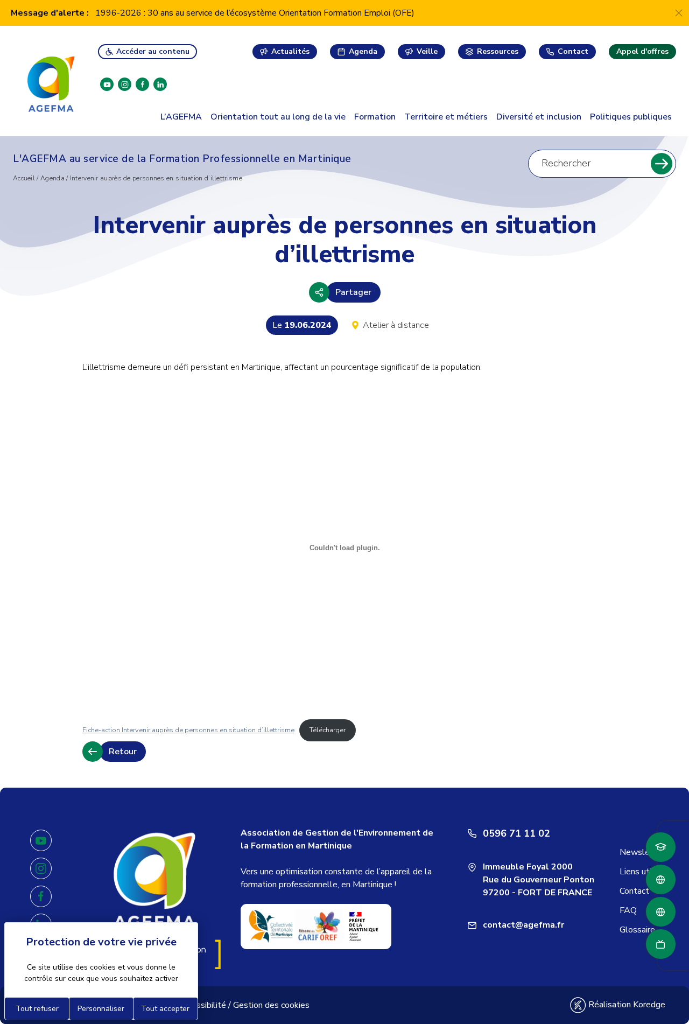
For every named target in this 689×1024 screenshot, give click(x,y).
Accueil (24, 178)
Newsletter (642, 852)
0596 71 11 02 (516, 833)
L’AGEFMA (181, 117)
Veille (427, 51)
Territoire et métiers (446, 117)
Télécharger (328, 730)
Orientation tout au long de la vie (278, 117)
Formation (375, 117)
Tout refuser (37, 1009)
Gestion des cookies (271, 1005)
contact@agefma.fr (523, 925)
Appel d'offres (642, 51)
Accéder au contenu (152, 51)
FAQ (628, 910)
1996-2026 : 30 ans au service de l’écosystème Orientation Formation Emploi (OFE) (254, 13)
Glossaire (637, 930)
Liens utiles (641, 872)
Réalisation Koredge (625, 1005)
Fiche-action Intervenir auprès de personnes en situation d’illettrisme (188, 730)
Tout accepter (165, 1009)
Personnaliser (101, 1009)
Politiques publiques (631, 117)
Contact (573, 51)
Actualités (290, 51)
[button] (345, 292)
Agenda (363, 51)
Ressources (497, 51)
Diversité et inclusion (538, 117)
